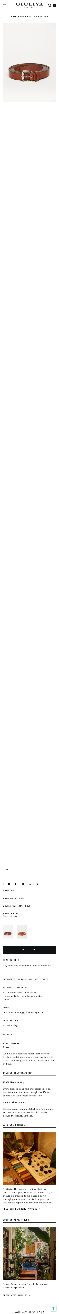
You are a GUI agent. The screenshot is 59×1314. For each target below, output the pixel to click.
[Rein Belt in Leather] (8, 933)
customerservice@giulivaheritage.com (23, 1012)
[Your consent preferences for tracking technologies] (53, 1308)
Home (14, 16)
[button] (50, 6)
